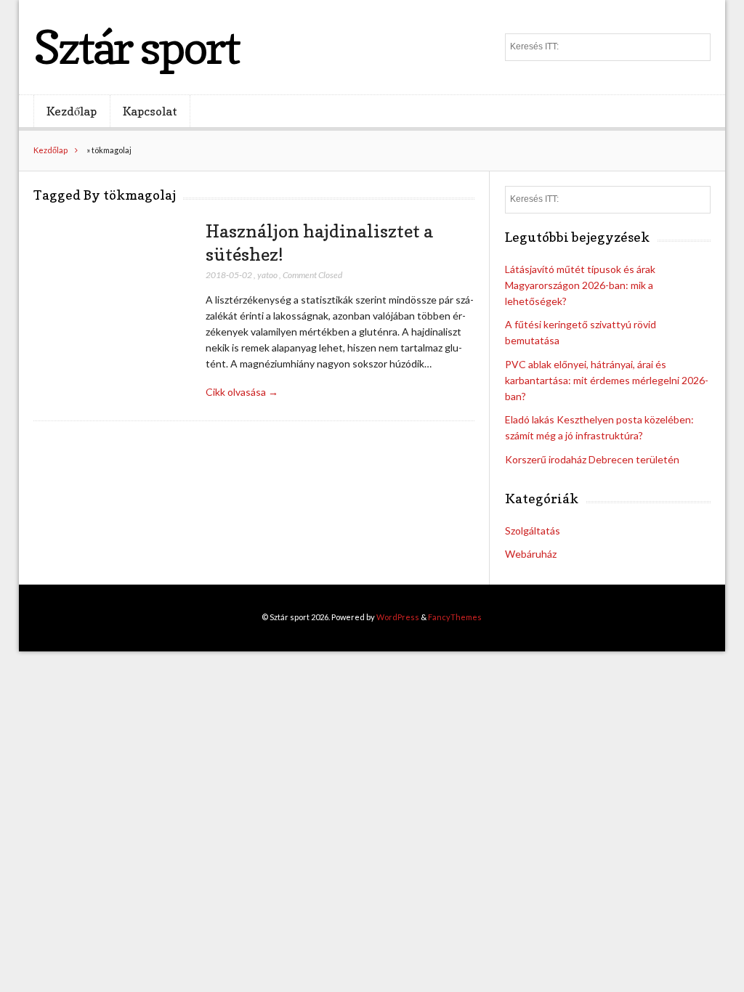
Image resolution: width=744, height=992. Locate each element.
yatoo (267, 274)
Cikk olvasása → (242, 392)
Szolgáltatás (532, 530)
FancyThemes (455, 617)
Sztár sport (136, 47)
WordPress (397, 617)
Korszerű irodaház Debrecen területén (592, 459)
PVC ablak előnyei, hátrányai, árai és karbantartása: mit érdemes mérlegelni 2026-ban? (606, 380)
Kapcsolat (150, 111)
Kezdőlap (71, 111)
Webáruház (531, 554)
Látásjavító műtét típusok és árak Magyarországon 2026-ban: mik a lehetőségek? (580, 285)
